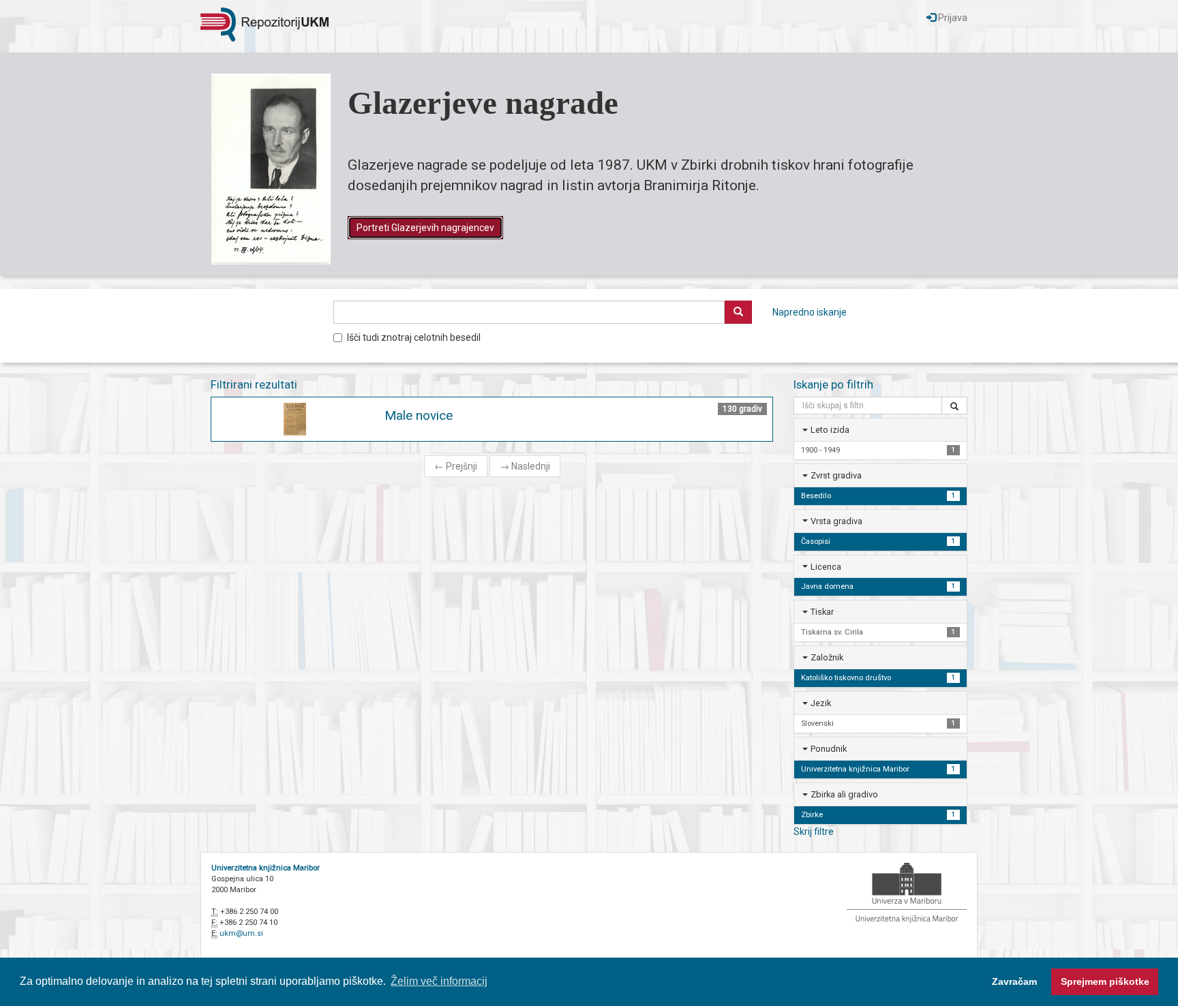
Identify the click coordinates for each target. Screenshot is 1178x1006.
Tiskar (822, 612)
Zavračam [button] (1014, 981)
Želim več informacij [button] (439, 981)
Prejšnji (455, 466)
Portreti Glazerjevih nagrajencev (425, 227)
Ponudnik (829, 749)
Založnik (827, 657)
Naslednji (525, 466)
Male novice (418, 415)
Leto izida (830, 430)
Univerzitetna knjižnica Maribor (265, 868)
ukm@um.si (241, 933)
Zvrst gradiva (836, 475)
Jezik (821, 703)
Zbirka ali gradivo (844, 794)
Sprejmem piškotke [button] (1105, 981)
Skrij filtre (814, 831)
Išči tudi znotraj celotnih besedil (414, 337)
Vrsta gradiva (836, 521)
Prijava (951, 17)
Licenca (826, 567)
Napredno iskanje (809, 312)
